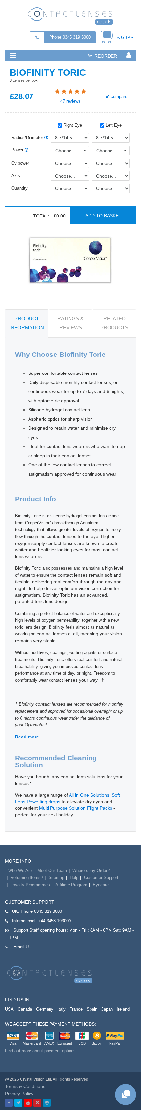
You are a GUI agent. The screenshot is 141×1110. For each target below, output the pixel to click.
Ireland (123, 1009)
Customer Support (101, 877)
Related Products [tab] (114, 323)
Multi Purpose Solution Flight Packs (75, 808)
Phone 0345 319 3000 (70, 37)
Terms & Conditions (25, 1086)
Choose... (65, 150)
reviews (70, 101)
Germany (44, 1009)
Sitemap (56, 877)
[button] (13, 55)
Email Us (22, 947)
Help (74, 877)
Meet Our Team (52, 870)
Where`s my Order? (91, 870)
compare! (119, 96)
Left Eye (113, 125)
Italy (61, 1009)
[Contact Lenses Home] (71, 15)
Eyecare (101, 884)
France (76, 1009)
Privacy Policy (19, 1093)
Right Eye (72, 125)
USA (9, 1009)
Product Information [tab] (27, 323)
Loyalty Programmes (30, 884)
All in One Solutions (89, 795)
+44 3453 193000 (54, 920)
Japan (107, 1009)
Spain (92, 1009)
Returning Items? (26, 877)
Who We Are (20, 870)
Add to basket (103, 215)
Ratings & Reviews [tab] (70, 323)
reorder (105, 56)
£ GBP (123, 37)
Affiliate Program (71, 884)
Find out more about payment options (40, 1051)
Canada (25, 1009)
